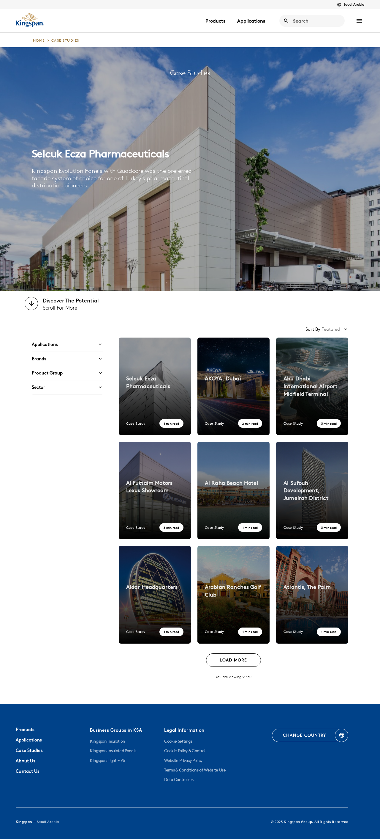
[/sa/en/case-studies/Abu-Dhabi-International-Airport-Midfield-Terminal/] (312, 386)
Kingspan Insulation (107, 741)
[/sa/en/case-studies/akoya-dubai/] (233, 386)
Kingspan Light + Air (107, 760)
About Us (25, 760)
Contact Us (27, 771)
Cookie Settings (178, 741)
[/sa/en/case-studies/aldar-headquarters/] (155, 594)
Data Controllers (178, 779)
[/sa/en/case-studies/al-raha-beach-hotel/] (233, 490)
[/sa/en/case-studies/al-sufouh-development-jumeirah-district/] (312, 490)
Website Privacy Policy (183, 760)
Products (215, 21)
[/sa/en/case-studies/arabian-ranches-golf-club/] (233, 594)
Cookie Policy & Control (184, 750)
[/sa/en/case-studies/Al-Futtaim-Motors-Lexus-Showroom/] (155, 490)
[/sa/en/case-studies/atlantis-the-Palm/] (312, 594)
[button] (359, 21)
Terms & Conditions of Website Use (195, 770)
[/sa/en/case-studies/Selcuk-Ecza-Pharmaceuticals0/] (155, 386)
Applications (251, 21)
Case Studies (29, 750)
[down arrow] (31, 304)
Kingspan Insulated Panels (113, 750)
